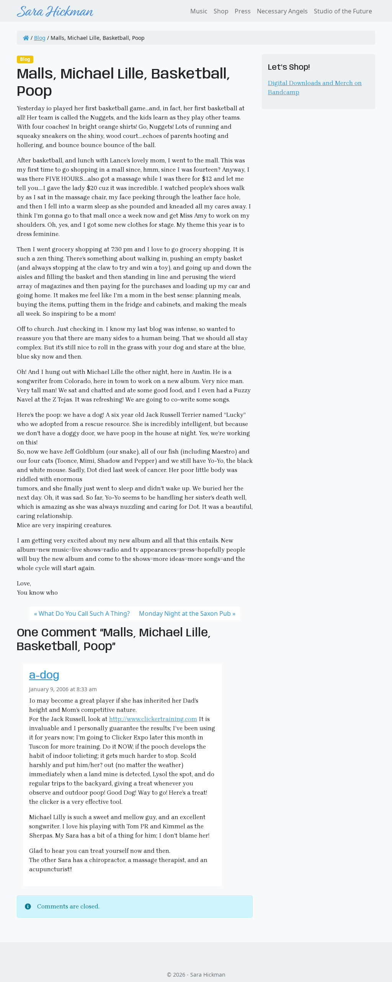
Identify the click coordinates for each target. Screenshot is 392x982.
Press (243, 11)
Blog (40, 37)
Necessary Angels (282, 11)
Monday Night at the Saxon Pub (185, 613)
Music (198, 11)
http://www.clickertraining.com (153, 719)
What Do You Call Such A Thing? (84, 613)
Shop (221, 11)
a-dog (44, 676)
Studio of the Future (343, 11)
